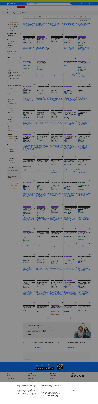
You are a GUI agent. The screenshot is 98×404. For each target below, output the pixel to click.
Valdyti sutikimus (72, 393)
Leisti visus (73, 390)
